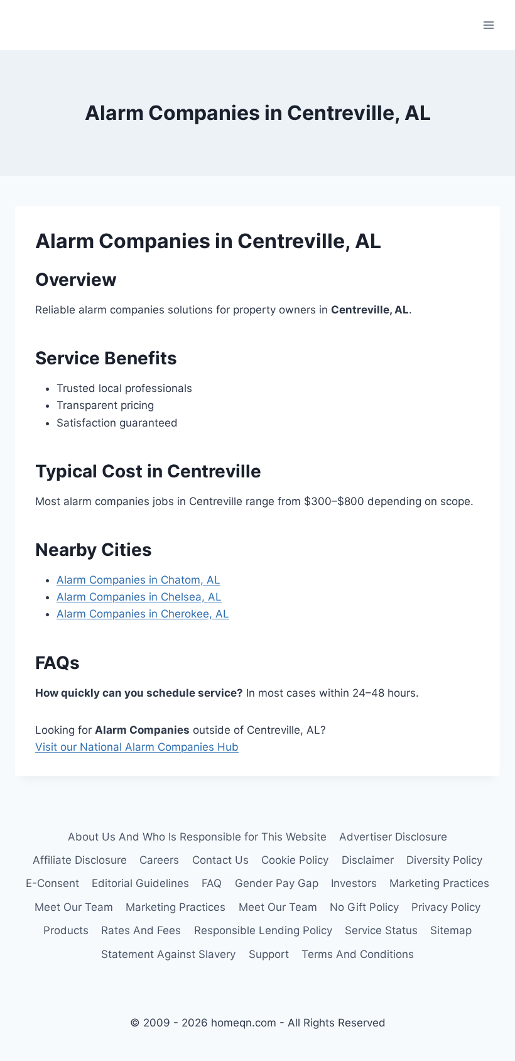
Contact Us (220, 860)
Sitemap (451, 930)
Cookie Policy (294, 860)
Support (269, 954)
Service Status (381, 930)
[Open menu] (488, 25)
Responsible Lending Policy (263, 930)
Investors (354, 883)
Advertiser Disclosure (393, 836)
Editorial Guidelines (140, 883)
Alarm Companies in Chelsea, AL (139, 596)
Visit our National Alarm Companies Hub (137, 747)
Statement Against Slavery (168, 954)
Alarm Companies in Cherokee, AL (143, 613)
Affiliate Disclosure (80, 860)
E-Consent (52, 883)
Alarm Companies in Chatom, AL (138, 580)
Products (66, 930)
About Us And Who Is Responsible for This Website (197, 836)
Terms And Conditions (357, 954)
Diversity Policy (444, 860)
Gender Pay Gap (276, 883)
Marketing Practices (439, 883)
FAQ (212, 883)
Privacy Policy (445, 907)
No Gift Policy (364, 907)
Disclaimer (368, 860)
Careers (159, 860)
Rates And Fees (141, 930)
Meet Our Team (74, 907)
